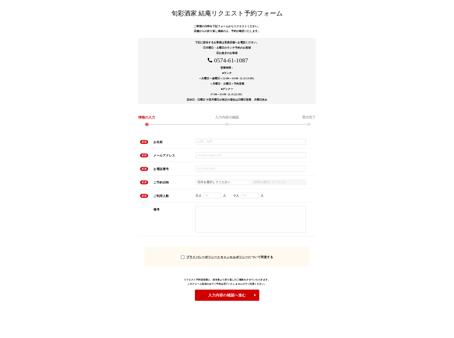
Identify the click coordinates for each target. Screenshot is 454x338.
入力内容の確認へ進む (227, 295)
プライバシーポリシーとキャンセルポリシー (217, 257)
